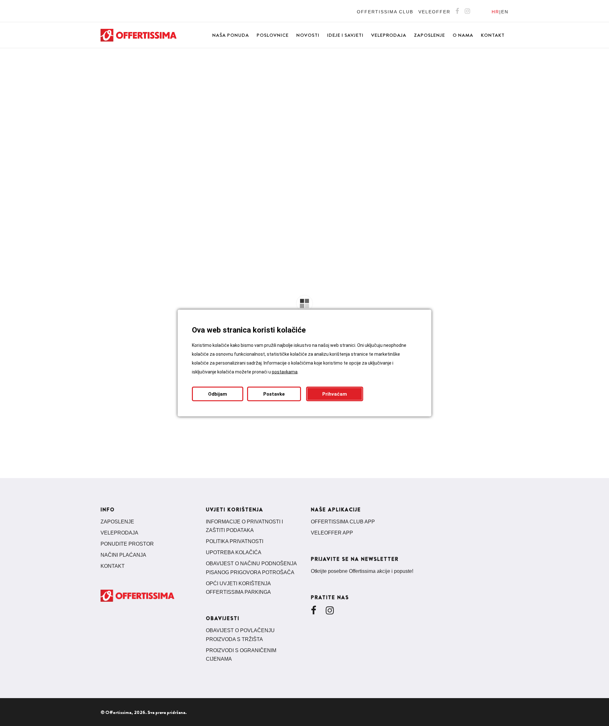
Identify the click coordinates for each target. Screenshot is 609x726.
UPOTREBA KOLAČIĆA (233, 552)
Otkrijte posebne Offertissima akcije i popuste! (362, 571)
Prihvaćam (334, 394)
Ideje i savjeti (345, 35)
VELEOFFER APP (332, 532)
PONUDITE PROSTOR (127, 544)
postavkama (285, 371)
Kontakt (493, 35)
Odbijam (217, 394)
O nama (463, 35)
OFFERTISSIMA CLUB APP (343, 521)
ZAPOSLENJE (117, 521)
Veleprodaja (388, 35)
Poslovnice (273, 35)
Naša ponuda (230, 35)
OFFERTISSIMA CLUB (385, 11)
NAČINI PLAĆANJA (123, 555)
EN (504, 11)
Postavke (274, 394)
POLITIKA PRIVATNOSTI (234, 541)
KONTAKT (113, 566)
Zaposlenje (429, 35)
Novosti (307, 35)
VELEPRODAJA (119, 532)
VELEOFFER (434, 11)
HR (495, 11)
